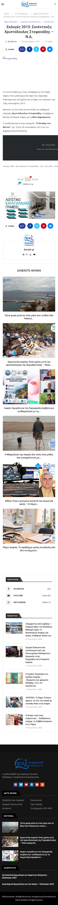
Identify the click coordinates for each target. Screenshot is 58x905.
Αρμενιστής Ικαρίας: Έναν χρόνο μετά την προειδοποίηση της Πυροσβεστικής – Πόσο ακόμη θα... (38, 840)
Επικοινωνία (36, 800)
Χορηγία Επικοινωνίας (12, 804)
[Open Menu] (2, 4)
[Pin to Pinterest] (43, 49)
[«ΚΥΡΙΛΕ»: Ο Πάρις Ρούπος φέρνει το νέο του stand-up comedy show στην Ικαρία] (14, 702)
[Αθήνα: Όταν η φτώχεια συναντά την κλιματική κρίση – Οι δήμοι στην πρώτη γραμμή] (29, 479)
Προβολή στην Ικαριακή (13, 800)
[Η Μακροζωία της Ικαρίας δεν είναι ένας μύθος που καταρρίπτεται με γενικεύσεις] (29, 433)
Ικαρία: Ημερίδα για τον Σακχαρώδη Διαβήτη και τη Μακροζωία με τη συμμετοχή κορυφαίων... (36, 854)
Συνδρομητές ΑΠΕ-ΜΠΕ (41, 808)
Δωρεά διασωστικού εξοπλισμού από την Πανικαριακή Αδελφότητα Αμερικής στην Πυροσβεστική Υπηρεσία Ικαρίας (37, 654)
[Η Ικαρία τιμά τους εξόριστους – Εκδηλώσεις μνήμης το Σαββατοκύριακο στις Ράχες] (14, 719)
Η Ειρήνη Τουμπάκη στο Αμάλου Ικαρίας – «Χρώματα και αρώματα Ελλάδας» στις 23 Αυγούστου (36, 680)
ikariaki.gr (12, 41)
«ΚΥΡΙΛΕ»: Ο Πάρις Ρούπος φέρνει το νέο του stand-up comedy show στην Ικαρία (38, 700)
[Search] (55, 4)
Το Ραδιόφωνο (21, 13)
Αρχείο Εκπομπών (41, 13)
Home (6, 13)
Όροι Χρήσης (36, 804)
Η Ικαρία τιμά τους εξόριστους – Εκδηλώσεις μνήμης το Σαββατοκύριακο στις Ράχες (38, 720)
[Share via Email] (50, 49)
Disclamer (6, 808)
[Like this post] (23, 49)
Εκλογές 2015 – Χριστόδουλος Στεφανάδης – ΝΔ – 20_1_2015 (27, 166)
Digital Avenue (36, 900)
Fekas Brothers (21, 900)
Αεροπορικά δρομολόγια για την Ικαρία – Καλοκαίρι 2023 (28, 884)
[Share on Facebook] (29, 49)
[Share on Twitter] (36, 49)
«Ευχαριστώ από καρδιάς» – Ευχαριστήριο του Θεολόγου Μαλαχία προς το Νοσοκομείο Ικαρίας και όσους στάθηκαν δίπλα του (38, 630)
